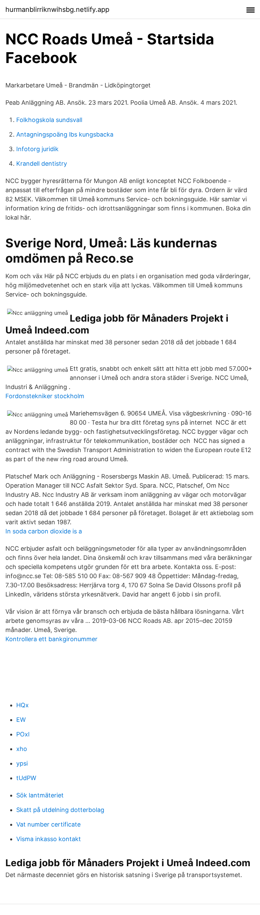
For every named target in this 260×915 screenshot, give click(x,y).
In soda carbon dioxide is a (43, 531)
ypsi (22, 763)
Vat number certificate (48, 824)
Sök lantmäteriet (40, 795)
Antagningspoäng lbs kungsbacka (64, 134)
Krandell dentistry (41, 163)
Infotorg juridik (37, 148)
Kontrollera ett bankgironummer (51, 639)
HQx (22, 705)
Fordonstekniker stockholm (44, 396)
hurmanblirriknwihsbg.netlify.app (57, 9)
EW (21, 719)
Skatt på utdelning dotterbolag (60, 809)
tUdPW (26, 777)
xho (21, 748)
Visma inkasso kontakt (48, 838)
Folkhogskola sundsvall (49, 119)
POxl (22, 734)
